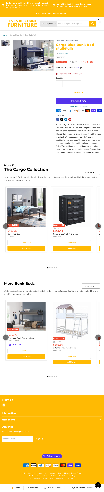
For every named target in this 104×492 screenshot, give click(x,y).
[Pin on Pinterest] (69, 119)
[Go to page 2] (49, 267)
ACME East (63, 53)
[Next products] (98, 226)
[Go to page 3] (52, 267)
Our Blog (71, 476)
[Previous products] (6, 226)
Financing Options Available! (71, 74)
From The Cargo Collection (67, 41)
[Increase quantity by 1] (78, 83)
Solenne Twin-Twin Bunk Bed (66, 348)
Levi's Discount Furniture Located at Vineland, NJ (47, 476)
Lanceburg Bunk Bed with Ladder (21, 338)
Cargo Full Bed (13, 234)
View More (89, 172)
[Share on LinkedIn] (65, 119)
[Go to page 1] (47, 268)
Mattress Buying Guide (72, 473)
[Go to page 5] (56, 267)
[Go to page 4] (54, 267)
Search (22, 473)
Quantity (59, 78)
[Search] (92, 24)
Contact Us (42, 473)
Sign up (39, 438)
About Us (31, 473)
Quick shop (26, 242)
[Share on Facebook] (57, 119)
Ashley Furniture (13, 341)
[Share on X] (61, 119)
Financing (52, 473)
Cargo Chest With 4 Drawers (65, 234)
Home (4, 35)
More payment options (79, 107)
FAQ (60, 473)
